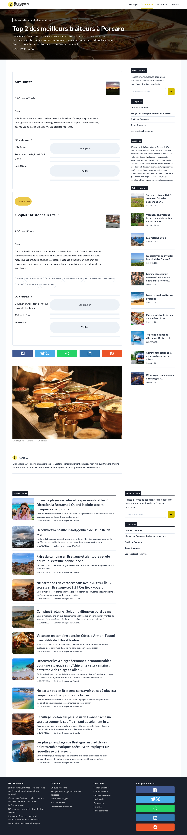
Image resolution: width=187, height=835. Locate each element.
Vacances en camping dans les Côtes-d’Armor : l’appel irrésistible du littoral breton (76, 638)
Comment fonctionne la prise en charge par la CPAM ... (159, 356)
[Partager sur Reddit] (112, 353)
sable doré (143, 180)
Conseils (175, 4)
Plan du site (99, 803)
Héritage (133, 4)
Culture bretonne (139, 107)
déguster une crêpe (163, 150)
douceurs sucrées (150, 167)
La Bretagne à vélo (156, 237)
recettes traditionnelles (140, 163)
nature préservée (165, 167)
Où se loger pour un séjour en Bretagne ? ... (160, 377)
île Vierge (145, 176)
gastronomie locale (163, 160)
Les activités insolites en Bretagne (159, 297)
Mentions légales (102, 787)
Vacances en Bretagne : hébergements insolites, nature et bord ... (159, 218)
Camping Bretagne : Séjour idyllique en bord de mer (75, 611)
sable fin (152, 170)
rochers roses (155, 176)
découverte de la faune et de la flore (146, 147)
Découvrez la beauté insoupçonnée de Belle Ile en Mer (73, 532)
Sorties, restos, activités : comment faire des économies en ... (159, 198)
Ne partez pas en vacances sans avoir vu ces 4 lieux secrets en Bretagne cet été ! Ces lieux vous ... (74, 585)
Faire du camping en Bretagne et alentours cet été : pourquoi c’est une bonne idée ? (74, 558)
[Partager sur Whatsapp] (67, 353)
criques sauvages (165, 180)
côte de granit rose (146, 150)
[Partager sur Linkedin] (90, 353)
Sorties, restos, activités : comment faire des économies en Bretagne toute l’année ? (26, 790)
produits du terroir (139, 153)
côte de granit (141, 157)
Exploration (162, 4)
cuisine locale (157, 163)
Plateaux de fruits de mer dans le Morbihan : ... (159, 316)
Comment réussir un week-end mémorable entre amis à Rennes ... (158, 277)
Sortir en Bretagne (140, 119)
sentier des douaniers (157, 153)
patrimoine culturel (145, 160)
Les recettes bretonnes (142, 131)
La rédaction (99, 799)
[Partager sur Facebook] (22, 353)
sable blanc (153, 180)
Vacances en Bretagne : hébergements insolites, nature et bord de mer (26, 800)
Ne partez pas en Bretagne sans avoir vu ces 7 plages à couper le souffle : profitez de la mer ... (76, 693)
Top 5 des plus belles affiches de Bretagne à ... (159, 336)
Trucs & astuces (138, 125)
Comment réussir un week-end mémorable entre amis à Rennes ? (23, 818)
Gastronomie (147, 4)
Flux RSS (98, 806)
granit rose (135, 176)
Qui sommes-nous (102, 795)
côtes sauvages (156, 173)
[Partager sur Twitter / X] (45, 353)
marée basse (168, 173)
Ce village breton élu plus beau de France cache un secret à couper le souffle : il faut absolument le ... (74, 719)
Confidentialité (101, 791)
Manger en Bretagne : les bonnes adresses (33, 20)
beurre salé (144, 173)
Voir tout (73, 44)
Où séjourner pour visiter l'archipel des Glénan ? (159, 257)
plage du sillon (154, 157)
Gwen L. (34, 49)
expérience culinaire (139, 170)
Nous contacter (101, 810)
